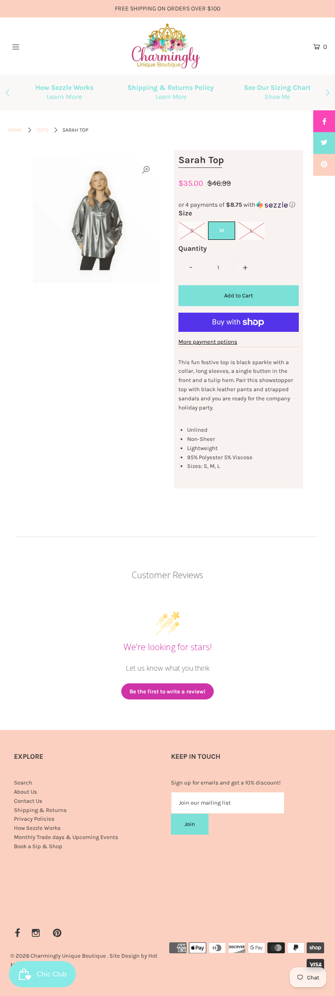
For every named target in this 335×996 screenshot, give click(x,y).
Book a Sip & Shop (38, 846)
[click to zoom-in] (145, 170)
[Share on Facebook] (324, 121)
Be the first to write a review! (167, 691)
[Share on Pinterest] (324, 165)
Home (15, 130)
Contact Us (28, 801)
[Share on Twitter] (324, 143)
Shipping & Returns (40, 810)
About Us (25, 791)
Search (23, 782)
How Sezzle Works (37, 828)
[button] (238, 205)
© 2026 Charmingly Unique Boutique (58, 955)
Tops (42, 130)
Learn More (64, 96)
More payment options (207, 341)
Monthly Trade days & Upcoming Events (66, 837)
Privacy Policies (34, 818)
